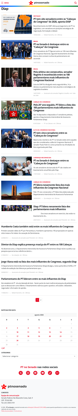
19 (39, 336)
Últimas (59, 35)
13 (50, 332)
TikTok (50, 373)
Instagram (28, 373)
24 (17, 340)
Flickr (57, 373)
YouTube (43, 373)
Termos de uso (18, 411)
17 (17, 336)
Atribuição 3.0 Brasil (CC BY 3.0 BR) (37, 407)
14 (60, 332)
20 (50, 336)
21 (60, 336)
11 (28, 332)
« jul (3, 348)
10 (17, 332)
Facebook (35, 373)
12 (39, 332)
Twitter (21, 373)
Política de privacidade (7, 411)
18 (28, 336)
